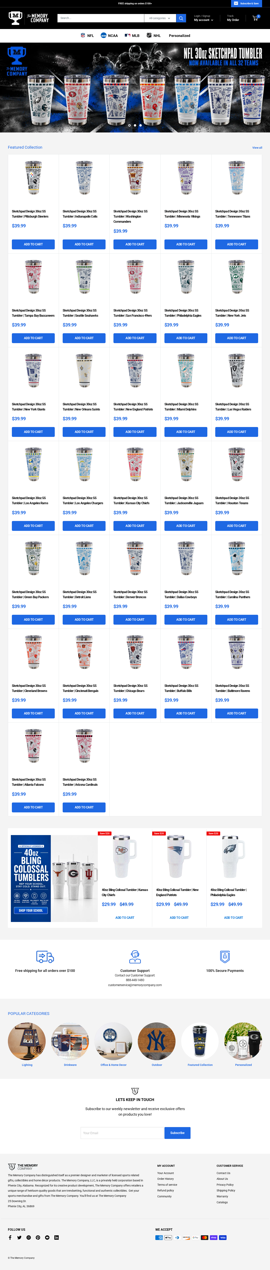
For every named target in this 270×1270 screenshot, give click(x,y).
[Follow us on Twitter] (19, 1237)
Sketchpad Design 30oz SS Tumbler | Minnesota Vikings (182, 213)
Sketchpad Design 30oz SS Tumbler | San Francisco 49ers (132, 313)
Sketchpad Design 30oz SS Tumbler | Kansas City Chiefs (131, 500)
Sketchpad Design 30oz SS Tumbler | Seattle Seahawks (80, 313)
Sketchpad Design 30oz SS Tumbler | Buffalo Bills (181, 688)
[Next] (261, 878)
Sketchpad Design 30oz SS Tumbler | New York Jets (232, 313)
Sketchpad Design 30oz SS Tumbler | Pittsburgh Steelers (30, 213)
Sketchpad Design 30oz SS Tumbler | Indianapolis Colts (80, 213)
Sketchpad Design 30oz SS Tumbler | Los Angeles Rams (30, 500)
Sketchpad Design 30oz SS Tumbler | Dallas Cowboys (181, 594)
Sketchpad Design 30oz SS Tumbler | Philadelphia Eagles (182, 313)
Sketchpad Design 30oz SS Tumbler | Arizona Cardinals (80, 782)
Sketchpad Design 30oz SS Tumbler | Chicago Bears (130, 688)
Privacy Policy (225, 1184)
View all (257, 147)
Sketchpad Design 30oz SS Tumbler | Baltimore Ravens (232, 688)
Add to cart (33, 244)
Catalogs (222, 1202)
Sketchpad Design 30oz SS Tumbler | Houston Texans (232, 500)
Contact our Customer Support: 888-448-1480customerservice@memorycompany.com (135, 980)
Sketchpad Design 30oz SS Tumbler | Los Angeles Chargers (83, 500)
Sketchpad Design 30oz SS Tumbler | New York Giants (29, 406)
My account (202, 20)
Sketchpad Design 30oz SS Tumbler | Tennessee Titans (232, 213)
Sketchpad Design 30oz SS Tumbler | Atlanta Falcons (29, 782)
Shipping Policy (226, 1190)
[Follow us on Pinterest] (38, 1237)
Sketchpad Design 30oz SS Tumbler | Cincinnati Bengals (80, 688)
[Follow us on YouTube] (47, 1237)
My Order (233, 18)
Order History (165, 1178)
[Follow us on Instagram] (28, 1237)
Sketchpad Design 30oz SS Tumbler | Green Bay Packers (30, 594)
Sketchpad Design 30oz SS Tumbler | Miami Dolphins (181, 406)
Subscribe (177, 1133)
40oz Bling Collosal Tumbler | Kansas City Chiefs (125, 892)
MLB (134, 36)
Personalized (178, 36)
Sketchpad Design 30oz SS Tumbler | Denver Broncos (130, 594)
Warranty (222, 1196)
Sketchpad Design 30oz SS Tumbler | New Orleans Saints (81, 406)
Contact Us (223, 1173)
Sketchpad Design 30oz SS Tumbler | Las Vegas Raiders (233, 406)
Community (164, 1196)
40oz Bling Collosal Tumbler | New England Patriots (177, 892)
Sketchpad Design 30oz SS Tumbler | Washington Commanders (130, 216)
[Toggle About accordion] (75, 1167)
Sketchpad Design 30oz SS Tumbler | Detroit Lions (79, 594)
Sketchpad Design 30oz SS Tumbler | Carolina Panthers (232, 594)
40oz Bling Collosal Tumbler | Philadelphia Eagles (228, 892)
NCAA (112, 36)
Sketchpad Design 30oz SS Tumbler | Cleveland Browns (29, 688)
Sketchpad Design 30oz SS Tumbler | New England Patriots (133, 406)
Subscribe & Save (249, 3)
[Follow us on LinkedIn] (56, 1237)
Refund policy (165, 1190)
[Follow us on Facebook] (10, 1237)
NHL (156, 36)
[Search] (181, 18)
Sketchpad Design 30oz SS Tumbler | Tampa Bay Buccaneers (33, 313)
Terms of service (167, 1184)
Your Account (165, 1173)
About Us (222, 1178)
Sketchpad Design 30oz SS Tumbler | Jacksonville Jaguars (184, 500)
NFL (90, 36)
